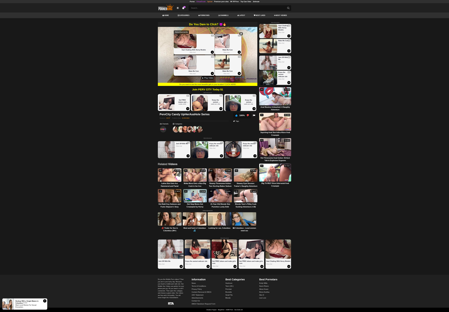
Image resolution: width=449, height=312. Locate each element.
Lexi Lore (262, 298)
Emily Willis (263, 283)
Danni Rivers (264, 286)
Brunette (228, 292)
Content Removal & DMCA (201, 292)
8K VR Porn (234, 1)
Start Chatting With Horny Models (194, 50)
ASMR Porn (229, 310)
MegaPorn (221, 310)
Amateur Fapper (211, 310)
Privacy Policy (197, 289)
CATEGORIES (184, 15)
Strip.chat (193, 52)
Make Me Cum (194, 71)
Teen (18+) (229, 286)
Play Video (208, 78)
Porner (192, 1)
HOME (166, 15)
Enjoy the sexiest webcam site (215, 101)
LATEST (242, 15)
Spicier (209, 1)
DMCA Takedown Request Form (203, 304)
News (194, 283)
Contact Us (196, 301)
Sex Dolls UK (238, 310)
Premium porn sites (221, 1)
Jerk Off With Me (182, 143)
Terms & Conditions (199, 286)
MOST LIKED (260, 15)
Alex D (261, 295)
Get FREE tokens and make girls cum (182, 101)
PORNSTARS (205, 15)
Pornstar (228, 289)
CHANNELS (224, 15)
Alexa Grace (263, 289)
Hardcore (228, 283)
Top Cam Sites (246, 1)
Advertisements (197, 298)
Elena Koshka (264, 292)
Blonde (228, 298)
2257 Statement (197, 295)
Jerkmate (256, 1)
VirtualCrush (201, 1)
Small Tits (229, 295)
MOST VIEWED (281, 15)
